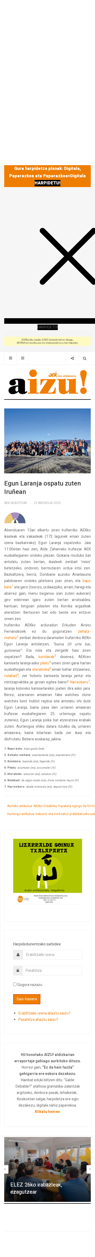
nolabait (11, 676)
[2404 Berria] (47, 341)
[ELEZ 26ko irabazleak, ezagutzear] (47, 1169)
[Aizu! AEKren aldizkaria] (47, 382)
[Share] (72, 358)
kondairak (47, 657)
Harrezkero (80, 682)
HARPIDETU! (47, 183)
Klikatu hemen (47, 1112)
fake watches (67, 695)
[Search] (84, 358)
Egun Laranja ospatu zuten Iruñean (42, 488)
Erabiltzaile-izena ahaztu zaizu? (44, 1013)
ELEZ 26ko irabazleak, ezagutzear (36, 1188)
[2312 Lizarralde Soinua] (47, 871)
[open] (10, 358)
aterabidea (41, 669)
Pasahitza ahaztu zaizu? (38, 1019)
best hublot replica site (40, 701)
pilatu (45, 663)
